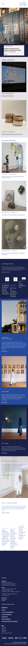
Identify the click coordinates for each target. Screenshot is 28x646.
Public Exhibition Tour (22, 285)
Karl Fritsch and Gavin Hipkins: (13, 214)
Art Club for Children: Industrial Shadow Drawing (13, 292)
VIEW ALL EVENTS (5, 272)
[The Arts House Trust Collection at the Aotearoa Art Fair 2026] (22, 520)
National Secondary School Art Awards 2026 (13, 176)
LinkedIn (4, 600)
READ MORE (4, 351)
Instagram (4, 597)
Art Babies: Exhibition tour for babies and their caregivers (5, 290)
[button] (24, 275)
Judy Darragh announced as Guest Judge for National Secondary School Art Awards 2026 (5, 537)
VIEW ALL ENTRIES (6, 512)
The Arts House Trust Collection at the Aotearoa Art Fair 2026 (22, 533)
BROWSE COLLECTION (7, 474)
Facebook (4, 598)
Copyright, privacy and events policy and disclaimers (15, 643)
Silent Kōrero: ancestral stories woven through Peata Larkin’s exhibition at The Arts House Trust (14, 539)
